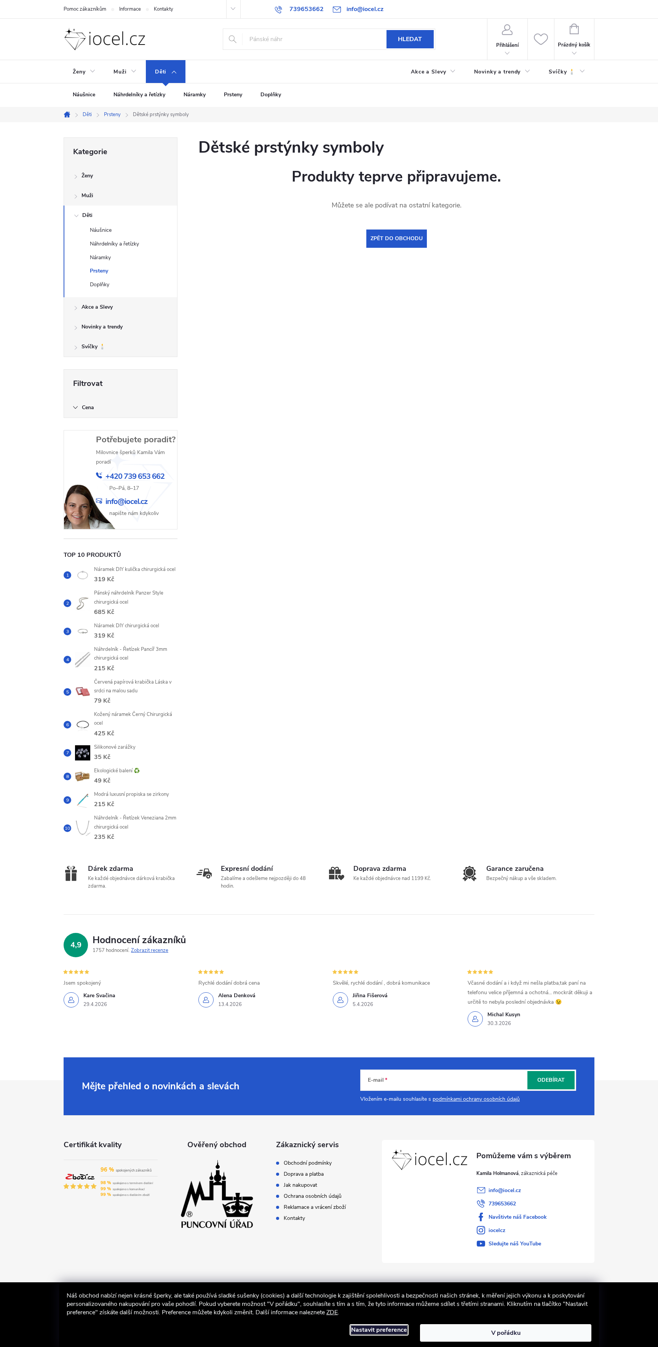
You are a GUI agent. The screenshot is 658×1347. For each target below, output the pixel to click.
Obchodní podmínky (308, 1163)
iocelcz (497, 1230)
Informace (130, 9)
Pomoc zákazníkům (85, 9)
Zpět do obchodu (397, 238)
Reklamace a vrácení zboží (315, 1207)
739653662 (502, 1203)
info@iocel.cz (505, 1190)
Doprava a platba (304, 1174)
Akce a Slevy (97, 307)
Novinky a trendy (102, 326)
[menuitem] (84, 72)
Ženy (87, 175)
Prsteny (99, 270)
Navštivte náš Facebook (518, 1217)
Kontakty (163, 9)
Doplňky (99, 284)
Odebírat (551, 1080)
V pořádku (506, 1333)
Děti (87, 215)
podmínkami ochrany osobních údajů (476, 1099)
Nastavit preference (379, 1330)
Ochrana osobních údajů (313, 1196)
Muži (87, 195)
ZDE (332, 1312)
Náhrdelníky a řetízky (114, 243)
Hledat (410, 39)
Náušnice (101, 230)
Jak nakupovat (300, 1185)
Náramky (100, 257)
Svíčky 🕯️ (93, 346)
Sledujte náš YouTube (515, 1243)
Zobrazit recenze (149, 950)
